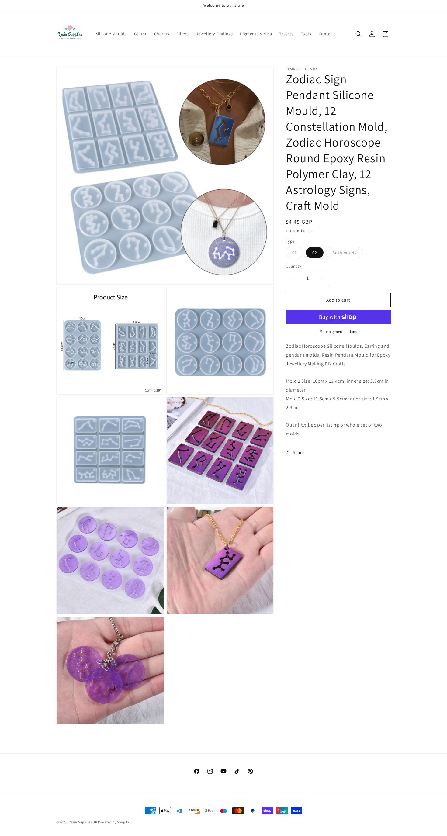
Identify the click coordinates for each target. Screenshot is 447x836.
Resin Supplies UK (83, 822)
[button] (358, 34)
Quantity (293, 266)
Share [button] (298, 452)
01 (297, 254)
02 (314, 252)
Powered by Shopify (113, 822)
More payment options (338, 331)
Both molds (347, 254)
